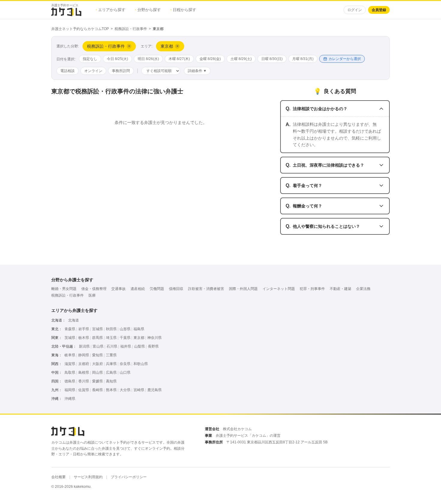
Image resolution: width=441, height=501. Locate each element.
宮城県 (97, 329)
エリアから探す (110, 10)
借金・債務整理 (93, 289)
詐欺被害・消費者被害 (206, 289)
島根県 (83, 372)
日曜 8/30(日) (272, 59)
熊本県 (111, 390)
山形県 (125, 329)
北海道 (73, 320)
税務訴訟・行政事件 (131, 29)
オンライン (93, 71)
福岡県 (69, 390)
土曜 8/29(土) (241, 59)
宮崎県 (139, 390)
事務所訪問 (121, 71)
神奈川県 (154, 338)
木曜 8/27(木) (179, 59)
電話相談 (67, 71)
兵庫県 (111, 364)
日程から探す (183, 10)
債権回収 (176, 289)
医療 (92, 295)
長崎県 (97, 390)
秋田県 (111, 329)
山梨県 (139, 346)
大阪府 (97, 364)
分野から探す (148, 10)
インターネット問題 (278, 289)
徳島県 (69, 381)
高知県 (111, 381)
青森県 (69, 329)
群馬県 (97, 338)
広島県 (111, 372)
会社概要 (58, 477)
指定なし (90, 59)
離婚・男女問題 (63, 289)
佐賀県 (83, 390)
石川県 (111, 346)
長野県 (153, 346)
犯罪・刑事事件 (312, 289)
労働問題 (157, 289)
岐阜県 (69, 355)
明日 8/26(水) (148, 59)
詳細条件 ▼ (197, 71)
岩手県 (83, 329)
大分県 (125, 390)
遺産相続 (137, 289)
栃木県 (83, 338)
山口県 (125, 372)
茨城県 (69, 338)
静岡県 (83, 355)
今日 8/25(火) (117, 59)
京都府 (83, 364)
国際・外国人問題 (243, 289)
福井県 (125, 346)
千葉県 (125, 338)
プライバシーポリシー (129, 477)
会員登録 (379, 10)
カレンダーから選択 (344, 59)
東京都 (139, 338)
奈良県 (125, 364)
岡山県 (97, 372)
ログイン (354, 10)
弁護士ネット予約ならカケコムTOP (80, 29)
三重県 (111, 355)
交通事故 (118, 289)
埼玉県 (111, 338)
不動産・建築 (340, 289)
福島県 (139, 329)
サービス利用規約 (88, 477)
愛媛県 (97, 381)
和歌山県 (141, 364)
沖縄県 (69, 399)
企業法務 (363, 289)
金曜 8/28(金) (210, 59)
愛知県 (97, 355)
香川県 (83, 381)
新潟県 (84, 346)
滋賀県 (69, 364)
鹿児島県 (154, 390)
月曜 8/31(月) (303, 59)
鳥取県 (69, 372)
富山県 (98, 346)
